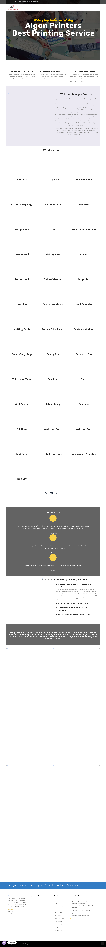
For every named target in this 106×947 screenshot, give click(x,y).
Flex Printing (58, 909)
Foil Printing (58, 933)
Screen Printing (59, 906)
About (33, 903)
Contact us (72, 885)
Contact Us (35, 909)
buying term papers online (77, 81)
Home (33, 900)
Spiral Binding (58, 924)
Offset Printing (59, 900)
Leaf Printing (58, 912)
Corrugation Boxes (60, 918)
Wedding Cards (59, 930)
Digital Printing (59, 903)
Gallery (34, 906)
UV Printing (58, 915)
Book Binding (58, 921)
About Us (10, 909)
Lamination (58, 927)
